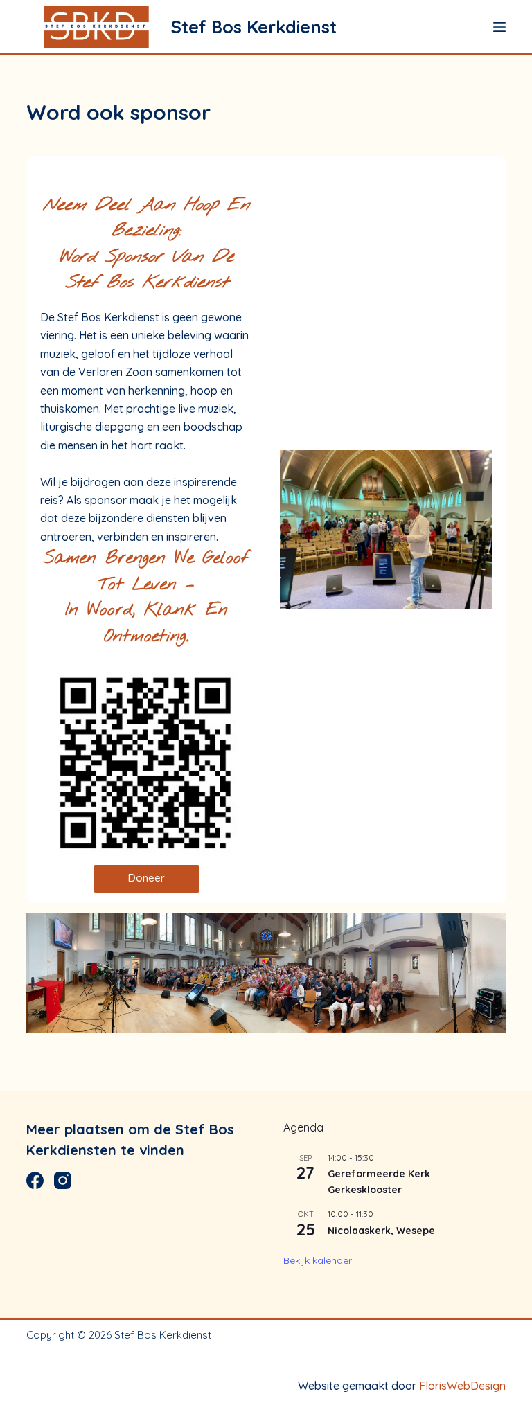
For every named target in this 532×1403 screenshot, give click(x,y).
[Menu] (499, 27)
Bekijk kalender (317, 1260)
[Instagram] (62, 1180)
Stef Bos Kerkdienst (254, 26)
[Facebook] (35, 1180)
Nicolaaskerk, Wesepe (381, 1230)
